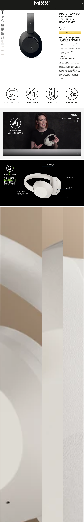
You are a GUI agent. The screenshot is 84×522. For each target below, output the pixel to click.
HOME (9, 8)
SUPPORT (57, 8)
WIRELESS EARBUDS (24, 8)
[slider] (36, 154)
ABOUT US (65, 8)
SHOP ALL (15, 8)
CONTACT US (73, 8)
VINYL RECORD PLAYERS (47, 8)
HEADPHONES (35, 8)
